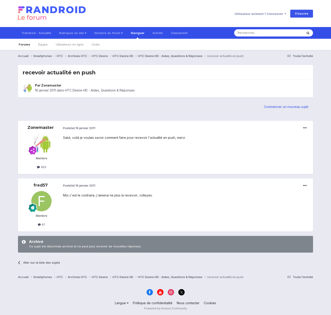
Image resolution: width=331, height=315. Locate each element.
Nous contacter (188, 303)
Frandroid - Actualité (36, 33)
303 (43, 167)
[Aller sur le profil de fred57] (41, 201)
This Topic (290, 32)
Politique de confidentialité (152, 303)
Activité (157, 33)
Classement (179, 33)
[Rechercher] (308, 33)
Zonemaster (51, 85)
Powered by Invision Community (165, 308)
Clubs (96, 44)
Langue (121, 303)
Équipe (43, 44)
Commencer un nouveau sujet (286, 107)
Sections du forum (107, 33)
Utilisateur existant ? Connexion (259, 14)
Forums (24, 44)
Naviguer (137, 33)
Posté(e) (79, 128)
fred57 (41, 185)
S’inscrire (301, 13)
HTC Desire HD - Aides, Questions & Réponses (100, 90)
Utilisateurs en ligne (70, 44)
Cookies (210, 303)
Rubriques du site (72, 33)
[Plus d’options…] (304, 128)
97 (43, 224)
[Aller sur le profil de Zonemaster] (27, 88)
